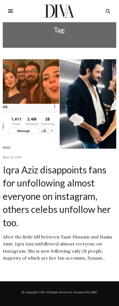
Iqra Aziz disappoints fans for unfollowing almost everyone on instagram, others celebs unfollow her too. (57, 196)
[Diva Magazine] (59, 11)
